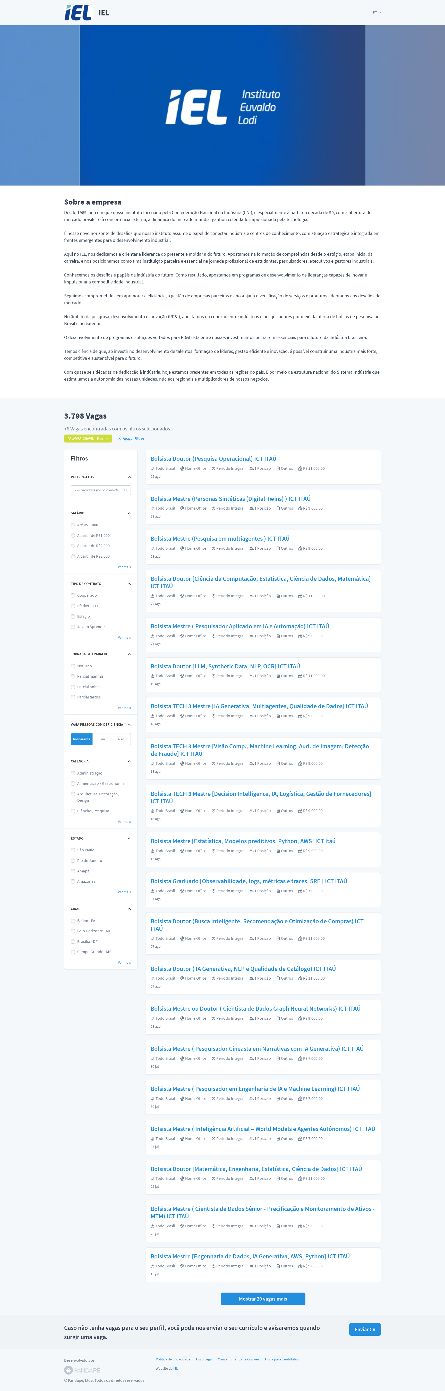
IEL (175, 1368)
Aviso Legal (204, 1359)
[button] (377, 12)
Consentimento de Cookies (238, 1359)
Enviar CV (365, 1329)
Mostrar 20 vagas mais (263, 1298)
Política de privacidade (173, 1359)
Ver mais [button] (124, 567)
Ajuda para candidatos (281, 1359)
